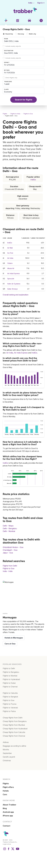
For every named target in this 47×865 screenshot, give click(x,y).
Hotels (6, 791)
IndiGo (33, 179)
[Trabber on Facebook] (8, 850)
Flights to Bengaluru (11, 672)
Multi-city (32, 34)
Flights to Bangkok (10, 697)
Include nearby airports (13, 46)
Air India (10, 258)
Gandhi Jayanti (9, 757)
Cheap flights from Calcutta (14, 732)
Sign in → (40, 3)
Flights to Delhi (9, 668)
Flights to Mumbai (10, 676)
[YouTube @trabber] (17, 850)
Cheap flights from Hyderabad (15, 728)
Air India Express (13, 273)
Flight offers (8, 787)
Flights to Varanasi (10, 707)
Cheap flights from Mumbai (14, 725)
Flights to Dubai (9, 683)
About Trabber (9, 805)
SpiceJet (10, 279)
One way (21, 34)
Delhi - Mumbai (9, 531)
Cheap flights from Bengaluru (15, 721)
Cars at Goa (10, 644)
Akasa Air (10, 268)
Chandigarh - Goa (10, 550)
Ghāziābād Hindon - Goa (13, 547)
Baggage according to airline (14, 746)
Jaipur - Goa (8, 553)
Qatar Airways (12, 289)
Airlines (6, 742)
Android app (8, 812)
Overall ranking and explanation (15, 295)
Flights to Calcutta (10, 693)
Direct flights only (11, 78)
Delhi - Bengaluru (10, 528)
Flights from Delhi (10, 566)
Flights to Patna (9, 711)
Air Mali (10, 248)
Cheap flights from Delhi (12, 718)
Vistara (9, 263)
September (7, 753)
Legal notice (7, 844)
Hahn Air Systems (13, 284)
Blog (5, 808)
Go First (10, 253)
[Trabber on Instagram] (4, 850)
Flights (6, 783)
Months (6, 749)
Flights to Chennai (10, 687)
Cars (5, 794)
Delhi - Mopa (8, 526)
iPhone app (8, 816)
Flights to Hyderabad (11, 679)
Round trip (9, 34)
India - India (7, 571)
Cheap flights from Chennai (14, 736)
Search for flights (23, 99)
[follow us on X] (13, 850)
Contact (6, 826)
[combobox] (23, 40)
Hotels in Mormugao (14, 638)
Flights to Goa (8, 568)
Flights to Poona (9, 704)
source (5, 613)
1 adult (6, 84)
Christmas (7, 760)
